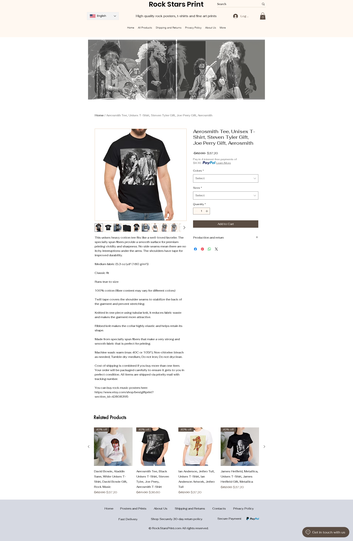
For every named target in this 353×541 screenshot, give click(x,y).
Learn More (223, 163)
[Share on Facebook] (195, 249)
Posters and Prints (137, 508)
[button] (263, 16)
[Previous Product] (88, 446)
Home (99, 115)
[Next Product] (264, 446)
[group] (176, 461)
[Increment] (207, 211)
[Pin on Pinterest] (202, 249)
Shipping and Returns (193, 508)
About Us (164, 508)
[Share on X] (216, 249)
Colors (198, 170)
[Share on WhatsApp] (209, 249)
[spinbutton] (201, 211)
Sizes (197, 187)
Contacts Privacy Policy (233, 508)
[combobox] (225, 178)
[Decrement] (196, 211)
